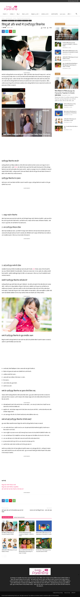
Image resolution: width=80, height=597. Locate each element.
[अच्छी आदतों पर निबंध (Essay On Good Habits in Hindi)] (9, 543)
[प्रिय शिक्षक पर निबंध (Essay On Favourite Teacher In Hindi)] (9, 526)
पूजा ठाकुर (4, 27)
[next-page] (5, 556)
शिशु (18, 14)
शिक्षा (56, 88)
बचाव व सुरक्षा (19, 20)
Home (3, 18)
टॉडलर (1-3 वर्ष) (25, 14)
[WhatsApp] (14, 31)
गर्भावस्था (11, 14)
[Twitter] (6, 31)
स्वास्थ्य (14, 18)
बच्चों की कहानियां (54, 14)
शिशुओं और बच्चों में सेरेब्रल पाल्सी (9, 485)
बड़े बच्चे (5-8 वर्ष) (44, 14)
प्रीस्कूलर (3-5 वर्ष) (34, 14)
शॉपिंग (69, 14)
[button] (76, 14)
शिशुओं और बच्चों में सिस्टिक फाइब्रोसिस (10, 487)
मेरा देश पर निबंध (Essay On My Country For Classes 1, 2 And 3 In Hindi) (26, 534)
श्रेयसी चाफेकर (59, 39)
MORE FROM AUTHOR (19, 517)
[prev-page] (3, 556)
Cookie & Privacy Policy (58, 592)
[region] (27, 148)
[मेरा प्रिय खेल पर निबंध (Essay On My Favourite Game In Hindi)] (44, 543)
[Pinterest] (10, 31)
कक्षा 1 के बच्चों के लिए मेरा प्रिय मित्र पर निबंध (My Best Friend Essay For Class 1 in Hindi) (26, 551)
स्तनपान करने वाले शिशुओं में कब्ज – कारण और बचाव (41, 510)
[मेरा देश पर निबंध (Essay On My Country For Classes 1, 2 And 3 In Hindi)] (26, 526)
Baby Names (62, 14)
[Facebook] (3, 31)
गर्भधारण (4, 14)
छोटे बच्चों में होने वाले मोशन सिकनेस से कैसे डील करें (12, 489)
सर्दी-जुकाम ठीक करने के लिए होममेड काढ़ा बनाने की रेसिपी (12, 511)
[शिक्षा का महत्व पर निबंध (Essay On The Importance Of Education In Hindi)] (44, 526)
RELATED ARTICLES (7, 517)
